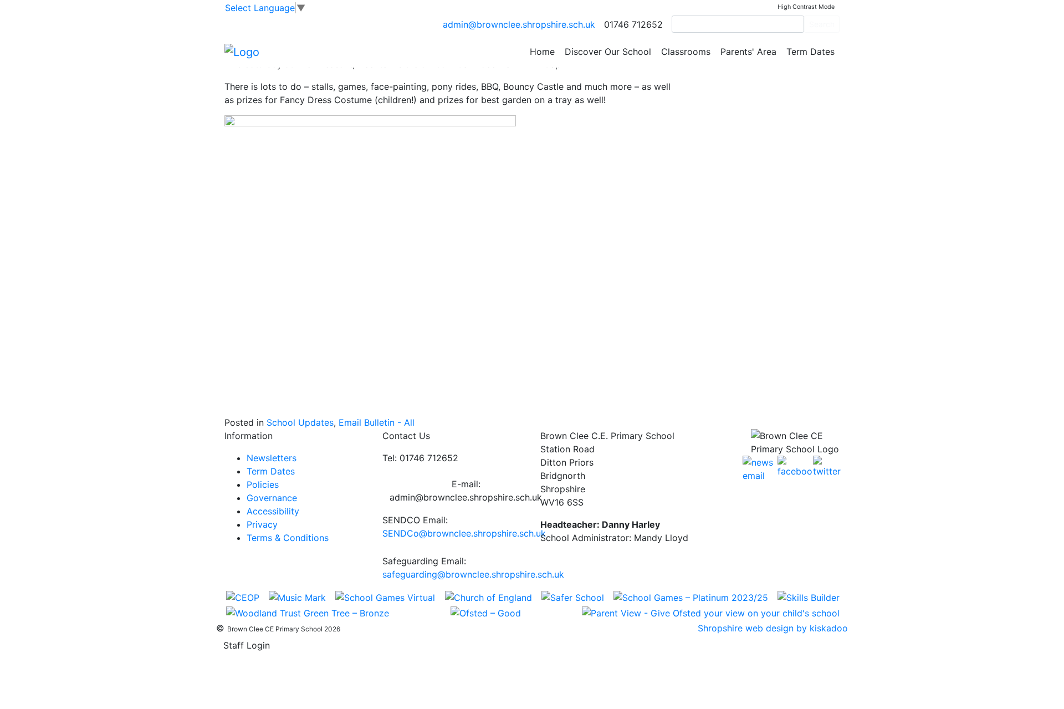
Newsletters (271, 457)
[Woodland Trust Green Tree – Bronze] (307, 612)
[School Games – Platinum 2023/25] (690, 596)
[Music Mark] (297, 596)
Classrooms (685, 51)
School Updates (300, 422)
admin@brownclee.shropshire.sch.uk (519, 24)
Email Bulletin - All (377, 422)
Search (822, 24)
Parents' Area (748, 51)
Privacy (262, 524)
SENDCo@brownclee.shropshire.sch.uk (464, 533)
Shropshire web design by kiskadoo (773, 628)
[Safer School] (572, 596)
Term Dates (810, 51)
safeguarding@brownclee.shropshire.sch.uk (473, 574)
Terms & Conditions (288, 537)
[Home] (241, 51)
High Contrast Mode (806, 7)
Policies (263, 484)
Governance (272, 497)
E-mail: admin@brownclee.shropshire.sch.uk (466, 490)
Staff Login (246, 645)
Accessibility (273, 511)
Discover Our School (608, 51)
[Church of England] (488, 596)
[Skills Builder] (808, 596)
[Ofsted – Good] (486, 612)
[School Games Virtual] (385, 596)
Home (542, 51)
